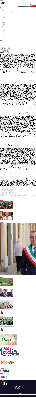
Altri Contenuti (3, 38)
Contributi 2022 (5, 36)
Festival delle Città (3, 24)
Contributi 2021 (5, 35)
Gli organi (3, 9)
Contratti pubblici (3, 15)
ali (1, 42)
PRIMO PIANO (1, 200)
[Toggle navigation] (0, 7)
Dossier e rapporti (3, 23)
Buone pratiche (3, 27)
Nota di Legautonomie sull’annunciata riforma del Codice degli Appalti (7, 326)
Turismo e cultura (3, 20)
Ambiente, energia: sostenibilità (4, 17)
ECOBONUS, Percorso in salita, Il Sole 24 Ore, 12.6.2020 (7, 190)
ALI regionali (3, 25)
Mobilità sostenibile (4, 19)
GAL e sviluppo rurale (4, 16)
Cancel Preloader (2, 0)
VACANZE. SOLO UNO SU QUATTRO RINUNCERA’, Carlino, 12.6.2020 (8, 193)
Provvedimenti (3, 33)
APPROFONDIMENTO (2, 316)
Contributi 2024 (5, 37)
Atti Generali (3, 31)
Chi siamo (2, 8)
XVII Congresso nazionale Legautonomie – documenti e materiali (6, 309)
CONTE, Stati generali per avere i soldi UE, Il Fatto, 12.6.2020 (7, 189)
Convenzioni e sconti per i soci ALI (5, 30)
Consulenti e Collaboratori (4, 32)
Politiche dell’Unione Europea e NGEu (5, 14)
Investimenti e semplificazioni (4, 18)
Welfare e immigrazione (4, 21)
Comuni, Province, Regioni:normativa (5, 12)
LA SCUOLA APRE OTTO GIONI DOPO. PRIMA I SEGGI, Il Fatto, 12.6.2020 (9, 191)
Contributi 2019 (5, 34)
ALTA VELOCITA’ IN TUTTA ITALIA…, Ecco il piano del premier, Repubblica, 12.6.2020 (10, 187)
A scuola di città (3, 22)
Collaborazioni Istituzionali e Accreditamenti (5, 29)
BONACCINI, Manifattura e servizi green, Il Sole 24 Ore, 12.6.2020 (8, 188)
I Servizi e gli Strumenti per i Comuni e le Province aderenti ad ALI (7, 11)
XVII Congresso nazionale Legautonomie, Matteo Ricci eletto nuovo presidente (8, 298)
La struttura (3, 10)
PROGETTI (2, 26)
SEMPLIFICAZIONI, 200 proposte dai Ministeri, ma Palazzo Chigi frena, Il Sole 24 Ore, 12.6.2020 (11, 192)
